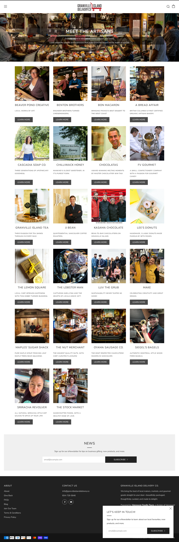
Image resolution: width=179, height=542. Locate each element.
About (6, 491)
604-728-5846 (69, 495)
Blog (6, 504)
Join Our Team (10, 508)
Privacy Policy (10, 517)
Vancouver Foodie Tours (143, 505)
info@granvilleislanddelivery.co (75, 491)
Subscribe (120, 459)
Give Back (8, 495)
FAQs (6, 499)
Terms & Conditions (12, 513)
